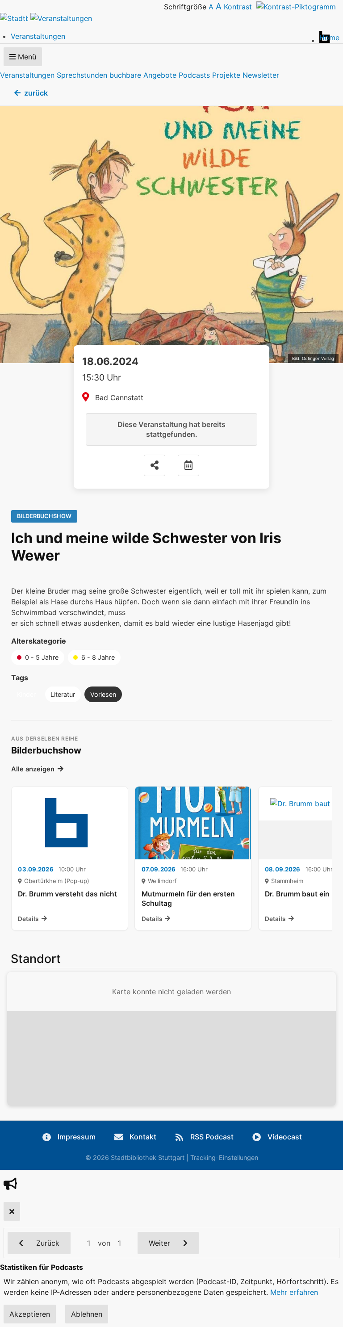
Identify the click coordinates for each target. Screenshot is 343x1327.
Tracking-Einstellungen (224, 1157)
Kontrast (240, 6)
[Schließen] (12, 1211)
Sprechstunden (82, 75)
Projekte (226, 75)
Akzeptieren (29, 1314)
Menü (26, 56)
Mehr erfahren (294, 1292)
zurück (36, 92)
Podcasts (194, 75)
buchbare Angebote (142, 75)
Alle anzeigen (32, 769)
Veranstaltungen (27, 75)
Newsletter (261, 75)
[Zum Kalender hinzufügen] (188, 465)
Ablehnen (86, 1314)
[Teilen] (154, 465)
